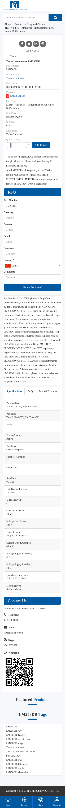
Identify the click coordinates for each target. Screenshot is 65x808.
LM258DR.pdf (17, 96)
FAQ (30, 391)
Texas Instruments (15, 78)
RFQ (46, 340)
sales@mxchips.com (30, 377)
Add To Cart (41, 145)
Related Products (48, 391)
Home (8, 24)
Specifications (14, 391)
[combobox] (32, 265)
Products (19, 24)
